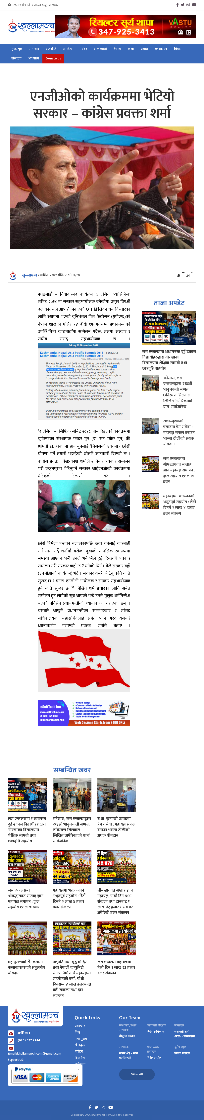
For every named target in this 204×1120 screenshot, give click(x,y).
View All (137, 1074)
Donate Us (53, 58)
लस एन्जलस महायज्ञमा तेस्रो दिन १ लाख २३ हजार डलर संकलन (116, 968)
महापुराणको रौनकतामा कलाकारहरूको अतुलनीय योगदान (26, 968)
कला (131, 49)
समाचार (34, 49)
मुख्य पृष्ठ (16, 49)
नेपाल (117, 49)
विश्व (77, 1032)
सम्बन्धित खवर (72, 770)
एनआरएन (161, 49)
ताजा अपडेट (169, 303)
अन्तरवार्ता (100, 49)
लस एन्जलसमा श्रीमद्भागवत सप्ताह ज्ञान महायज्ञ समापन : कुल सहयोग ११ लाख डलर (25, 899)
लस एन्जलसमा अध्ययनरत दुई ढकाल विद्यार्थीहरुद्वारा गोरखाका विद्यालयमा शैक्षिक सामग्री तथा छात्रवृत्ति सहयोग (27, 829)
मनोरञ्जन (80, 1064)
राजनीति (51, 49)
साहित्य (68, 49)
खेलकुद (16, 58)
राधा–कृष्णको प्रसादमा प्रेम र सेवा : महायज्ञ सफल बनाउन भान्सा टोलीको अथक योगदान (116, 827)
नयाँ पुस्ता (81, 1039)
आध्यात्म (33, 58)
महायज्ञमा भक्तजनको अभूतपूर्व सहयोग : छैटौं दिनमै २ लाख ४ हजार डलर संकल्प (69, 899)
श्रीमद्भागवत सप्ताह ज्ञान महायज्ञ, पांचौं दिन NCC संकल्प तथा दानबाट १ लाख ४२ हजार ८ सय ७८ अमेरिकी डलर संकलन (115, 901)
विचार (177, 49)
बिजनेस (80, 1058)
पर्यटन (83, 49)
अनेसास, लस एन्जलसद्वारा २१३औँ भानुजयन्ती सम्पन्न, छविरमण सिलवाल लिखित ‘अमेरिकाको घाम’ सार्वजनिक (72, 829)
